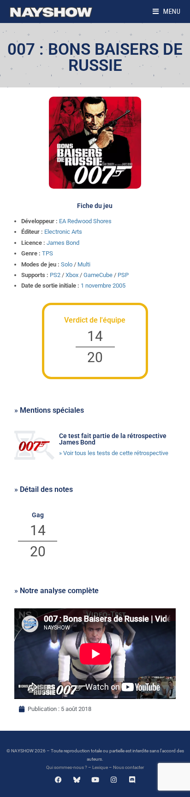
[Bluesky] (76, 779)
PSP (123, 274)
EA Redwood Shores (85, 221)
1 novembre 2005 (103, 285)
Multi (83, 264)
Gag (38, 515)
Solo (66, 264)
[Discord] (132, 779)
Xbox (71, 274)
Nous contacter (128, 767)
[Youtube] (95, 779)
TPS (47, 253)
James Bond (63, 242)
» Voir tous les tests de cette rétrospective (113, 453)
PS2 (55, 274)
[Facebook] (58, 779)
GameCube (98, 274)
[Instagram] (113, 779)
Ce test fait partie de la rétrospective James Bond (112, 439)
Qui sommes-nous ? (66, 767)
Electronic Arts (63, 231)
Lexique (100, 767)
